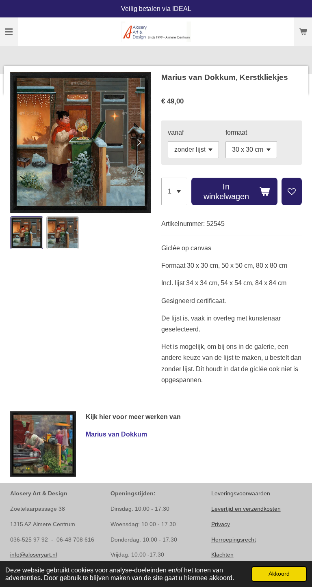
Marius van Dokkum (116, 434)
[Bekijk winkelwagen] (303, 31)
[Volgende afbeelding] (139, 143)
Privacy (220, 524)
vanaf (176, 132)
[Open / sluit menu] (9, 31)
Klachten (222, 554)
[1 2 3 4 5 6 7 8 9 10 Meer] (174, 191)
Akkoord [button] (279, 573)
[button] (26, 232)
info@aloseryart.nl (33, 554)
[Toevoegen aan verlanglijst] (292, 191)
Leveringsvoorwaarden (240, 493)
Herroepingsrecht (233, 539)
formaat (236, 132)
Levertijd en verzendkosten (246, 508)
